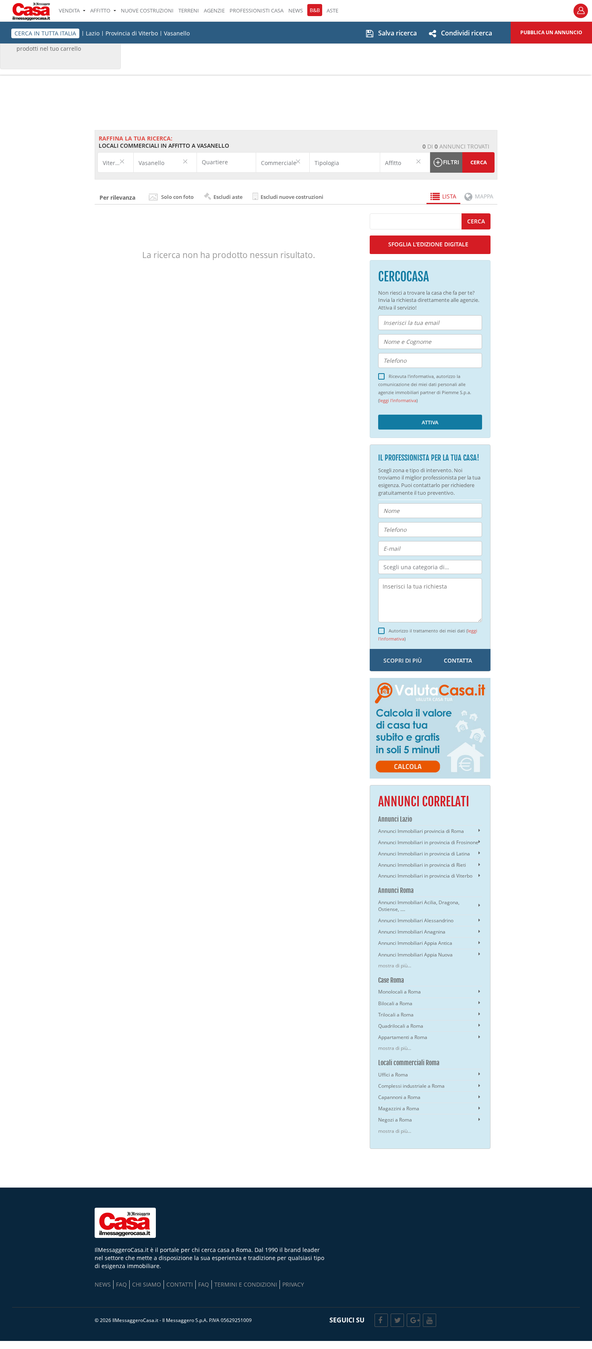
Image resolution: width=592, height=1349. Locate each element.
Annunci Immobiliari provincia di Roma (421, 831)
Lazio (92, 33)
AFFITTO (100, 10)
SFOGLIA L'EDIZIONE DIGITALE (428, 244)
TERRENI (188, 10)
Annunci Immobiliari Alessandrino (415, 920)
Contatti (179, 1284)
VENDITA (69, 10)
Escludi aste (227, 196)
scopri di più (402, 660)
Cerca (478, 162)
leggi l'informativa (397, 401)
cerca (476, 221)
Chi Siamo (146, 1284)
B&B (315, 10)
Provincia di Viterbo (132, 33)
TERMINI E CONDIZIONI (245, 1284)
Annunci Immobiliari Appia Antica (415, 943)
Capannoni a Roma (399, 1097)
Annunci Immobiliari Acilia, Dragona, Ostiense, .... (419, 906)
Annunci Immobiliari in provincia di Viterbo (425, 875)
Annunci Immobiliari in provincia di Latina (424, 853)
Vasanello (177, 33)
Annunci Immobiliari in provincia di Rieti (422, 864)
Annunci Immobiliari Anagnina (411, 931)
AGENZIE (214, 10)
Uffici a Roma (393, 1074)
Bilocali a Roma (395, 1003)
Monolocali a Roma (399, 991)
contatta (458, 660)
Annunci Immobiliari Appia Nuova (415, 954)
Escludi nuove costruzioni (291, 196)
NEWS (295, 10)
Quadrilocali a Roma (400, 1026)
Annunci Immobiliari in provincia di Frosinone (428, 842)
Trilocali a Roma (396, 1014)
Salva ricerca (397, 33)
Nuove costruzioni (147, 10)
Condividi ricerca (466, 33)
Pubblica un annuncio (551, 32)
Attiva (430, 422)
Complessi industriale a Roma (411, 1086)
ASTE (332, 10)
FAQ (121, 1284)
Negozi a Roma (395, 1119)
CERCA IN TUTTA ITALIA (45, 33)
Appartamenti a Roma (402, 1037)
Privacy (293, 1284)
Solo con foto (177, 196)
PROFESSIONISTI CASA (257, 10)
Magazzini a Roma (398, 1108)
